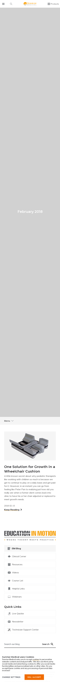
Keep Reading (11, 509)
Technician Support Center (25, 629)
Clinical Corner (19, 556)
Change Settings (11, 677)
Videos (15, 572)
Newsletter (17, 621)
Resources (17, 564)
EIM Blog (16, 548)
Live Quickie (18, 613)
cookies (36, 659)
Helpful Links (18, 588)
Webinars (17, 596)
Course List (17, 580)
